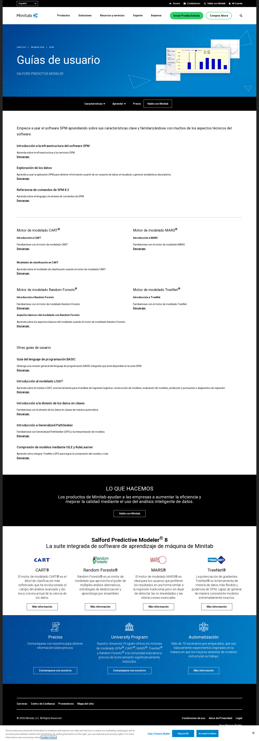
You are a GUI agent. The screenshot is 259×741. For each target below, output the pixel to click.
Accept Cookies (207, 733)
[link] (22, 704)
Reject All (183, 733)
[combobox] (27, 3)
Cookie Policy (48, 737)
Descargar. (23, 156)
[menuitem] (63, 15)
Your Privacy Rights (159, 733)
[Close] (253, 733)
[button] (241, 15)
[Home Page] (28, 16)
